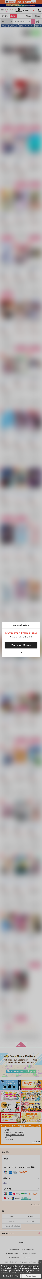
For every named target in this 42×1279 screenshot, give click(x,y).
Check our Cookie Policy (11, 1276)
